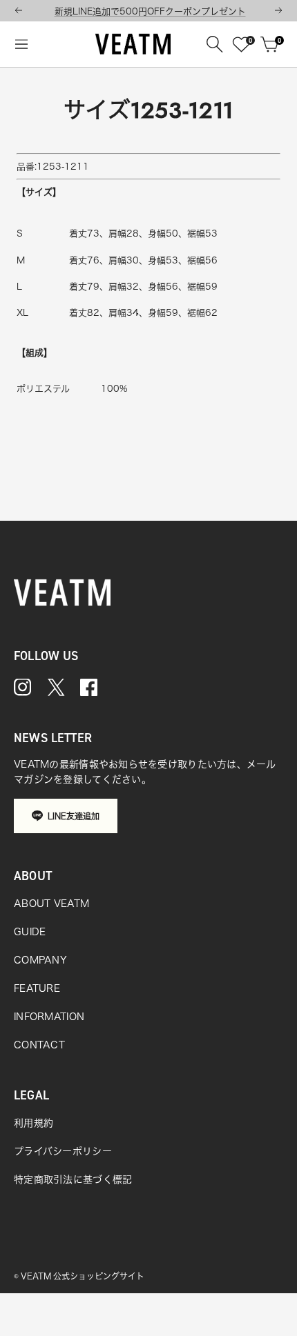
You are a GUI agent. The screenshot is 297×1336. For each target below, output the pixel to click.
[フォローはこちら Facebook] (88, 687)
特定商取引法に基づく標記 (73, 1179)
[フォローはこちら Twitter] (56, 687)
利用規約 (33, 1123)
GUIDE (30, 932)
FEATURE (37, 988)
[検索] (215, 44)
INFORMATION (49, 1016)
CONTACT (39, 1045)
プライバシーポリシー (63, 1151)
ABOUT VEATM (51, 903)
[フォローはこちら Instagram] (22, 687)
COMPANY (40, 960)
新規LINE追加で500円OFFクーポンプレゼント (150, 11)
